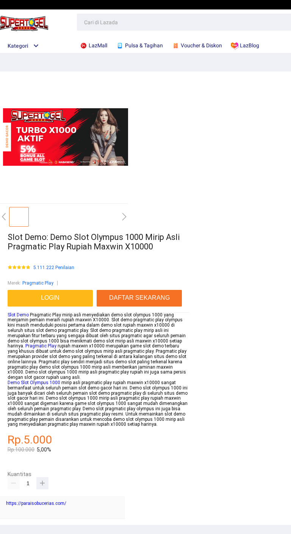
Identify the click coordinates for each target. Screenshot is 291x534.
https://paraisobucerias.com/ (36, 503)
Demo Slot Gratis (220, 4)
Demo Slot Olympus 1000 (34, 382)
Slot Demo (18, 315)
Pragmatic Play (37, 283)
